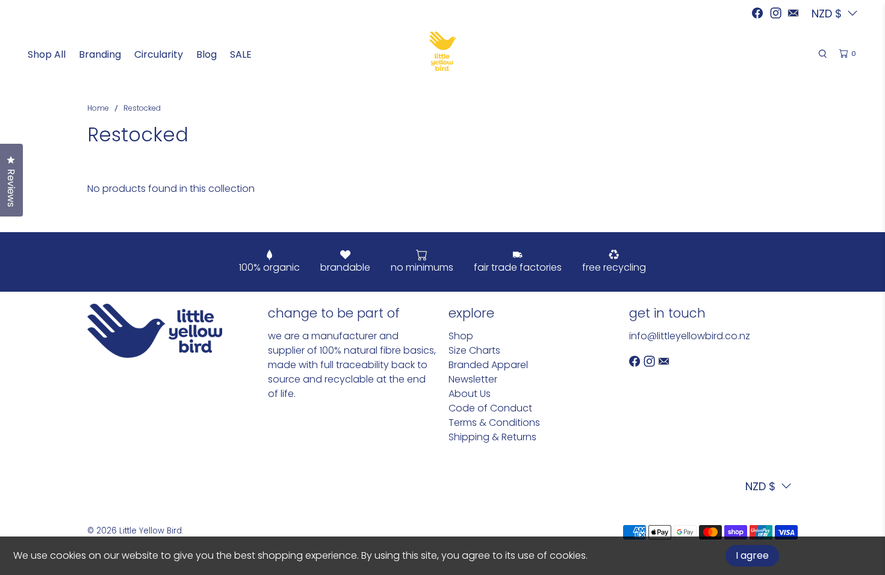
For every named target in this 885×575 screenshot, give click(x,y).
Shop (461, 336)
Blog (206, 54)
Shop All (47, 54)
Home (98, 108)
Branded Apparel (488, 365)
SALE (241, 54)
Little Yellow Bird (150, 531)
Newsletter (473, 379)
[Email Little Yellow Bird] (793, 13)
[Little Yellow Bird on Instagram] (775, 13)
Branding (100, 54)
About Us (470, 394)
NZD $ (760, 486)
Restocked (142, 108)
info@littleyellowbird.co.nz (689, 336)
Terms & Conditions (494, 422)
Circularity (158, 54)
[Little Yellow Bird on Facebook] (757, 13)
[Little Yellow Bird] (442, 51)
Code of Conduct (490, 408)
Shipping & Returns (492, 437)
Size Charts (474, 350)
